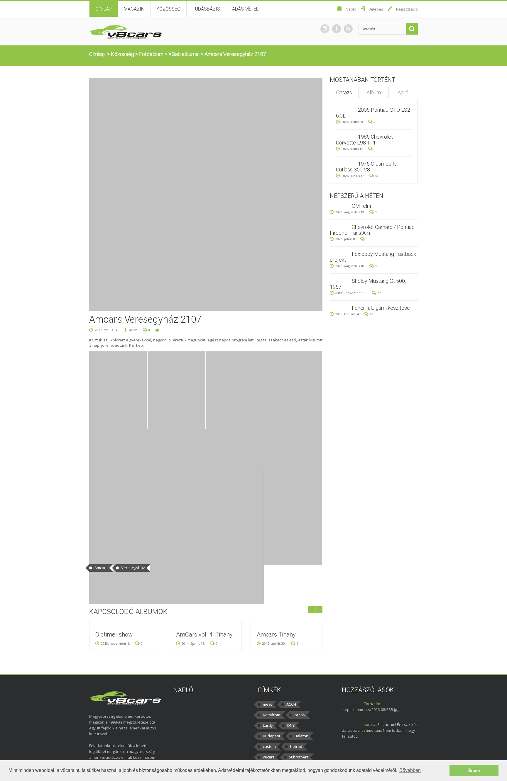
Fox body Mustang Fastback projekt (373, 257)
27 (379, 293)
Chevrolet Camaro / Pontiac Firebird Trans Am (372, 230)
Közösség (168, 9)
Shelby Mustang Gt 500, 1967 (368, 284)
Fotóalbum (151, 54)
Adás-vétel (245, 9)
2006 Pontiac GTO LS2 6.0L (373, 113)
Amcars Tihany (276, 634)
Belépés (376, 9)
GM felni (361, 206)
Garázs (344, 92)
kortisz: (370, 724)
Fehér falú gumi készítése (381, 308)
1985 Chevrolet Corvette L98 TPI (364, 140)
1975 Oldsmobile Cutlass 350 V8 (366, 167)
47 (376, 175)
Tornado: (372, 703)
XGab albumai (184, 54)
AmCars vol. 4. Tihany (204, 634)
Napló (351, 9)
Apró (403, 92)
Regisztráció (407, 9)
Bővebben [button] (410, 770)
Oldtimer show (114, 634)
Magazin (134, 9)
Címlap (103, 9)
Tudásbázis (206, 9)
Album (373, 92)
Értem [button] (474, 770)
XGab (133, 330)
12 (371, 314)
